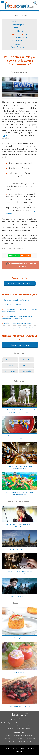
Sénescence (10, 371)
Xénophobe (10, 360)
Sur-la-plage (17, 738)
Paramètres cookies (18, 726)
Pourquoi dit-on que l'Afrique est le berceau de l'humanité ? (17, 317)
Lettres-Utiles (17, 736)
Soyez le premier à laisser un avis (20, 283)
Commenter (15, 255)
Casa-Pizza (11, 741)
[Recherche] (35, 2)
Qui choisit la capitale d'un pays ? (17, 300)
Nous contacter (21, 723)
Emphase (26, 365)
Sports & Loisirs (17, 47)
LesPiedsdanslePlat (25, 741)
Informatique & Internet (18, 26)
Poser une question (23, 729)
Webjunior (7, 738)
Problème (26, 255)
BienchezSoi (29, 736)
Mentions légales (6, 723)
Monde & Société (17, 34)
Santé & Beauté (17, 41)
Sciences (17, 44)
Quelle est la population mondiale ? (18, 323)
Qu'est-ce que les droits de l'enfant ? (19, 328)
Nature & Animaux (17, 37)
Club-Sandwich (30, 738)
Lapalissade (26, 371)
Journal (10, 365)
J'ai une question (19, 16)
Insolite (17, 31)
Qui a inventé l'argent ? (13, 304)
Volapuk (26, 360)
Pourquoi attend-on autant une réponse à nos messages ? (19, 310)
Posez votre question (20, 345)
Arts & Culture (17, 21)
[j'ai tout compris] (20, 5)
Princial (7, 736)
